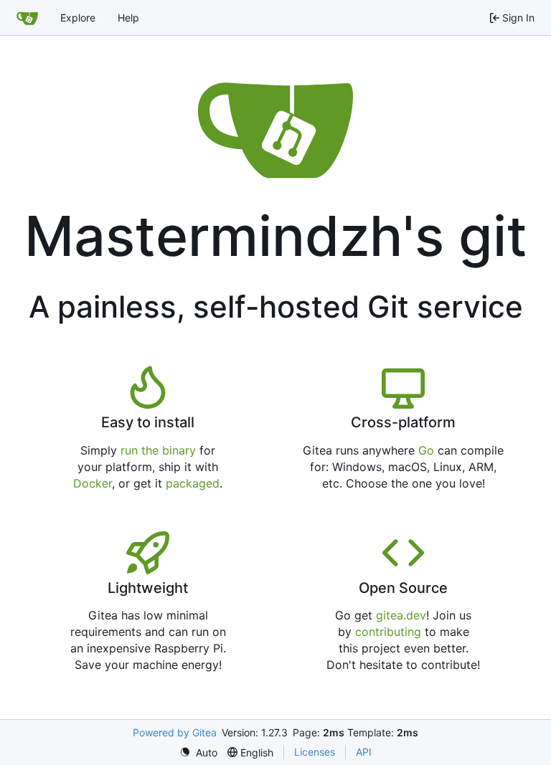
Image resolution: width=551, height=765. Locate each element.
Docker (92, 483)
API (364, 752)
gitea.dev (401, 615)
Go (426, 450)
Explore (77, 17)
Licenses (314, 752)
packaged (193, 483)
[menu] (198, 752)
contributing (388, 631)
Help (128, 17)
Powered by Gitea (175, 732)
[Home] (27, 18)
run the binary (158, 450)
